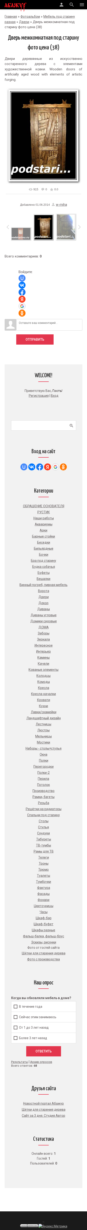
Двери (24, 22)
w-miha (61, 204)
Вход (54, 395)
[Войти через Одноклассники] (22, 313)
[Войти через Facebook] (22, 292)
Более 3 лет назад (33, 1038)
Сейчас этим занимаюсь (37, 1017)
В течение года (30, 1006)
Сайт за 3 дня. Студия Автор (43, 1115)
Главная (11, 16)
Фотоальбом (30, 16)
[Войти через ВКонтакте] (22, 285)
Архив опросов (41, 1062)
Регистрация (39, 395)
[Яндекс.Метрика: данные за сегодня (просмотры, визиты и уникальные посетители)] (53, 1226)
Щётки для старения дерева (43, 1109)
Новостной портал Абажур (43, 1103)
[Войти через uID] (22, 278)
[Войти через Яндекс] (22, 299)
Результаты (19, 1062)
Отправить (35, 339)
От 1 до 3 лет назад (34, 1027)
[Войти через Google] (22, 306)
